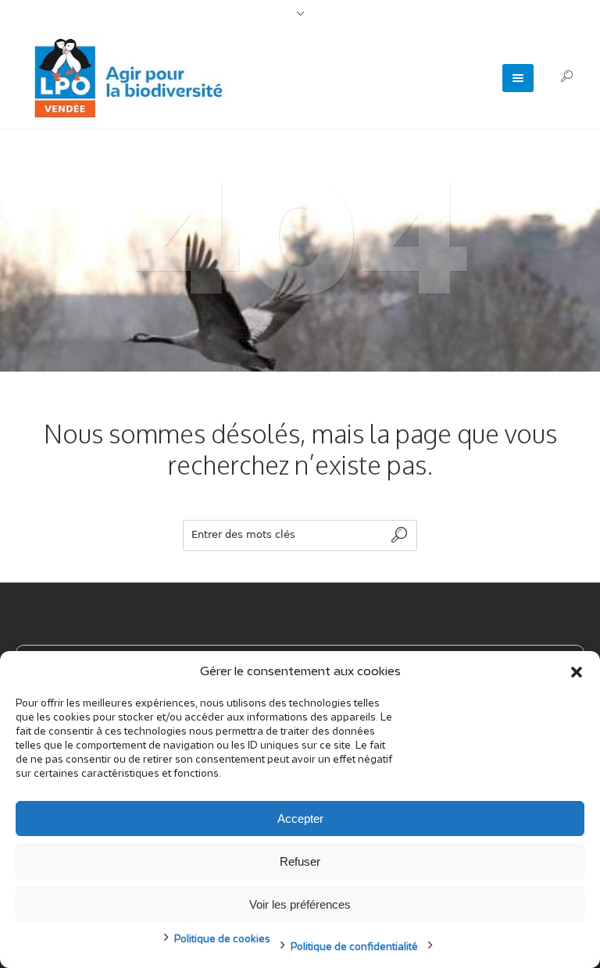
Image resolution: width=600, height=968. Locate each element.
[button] (576, 672)
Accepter (300, 818)
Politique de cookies (222, 939)
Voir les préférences (300, 904)
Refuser (300, 861)
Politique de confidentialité (354, 947)
